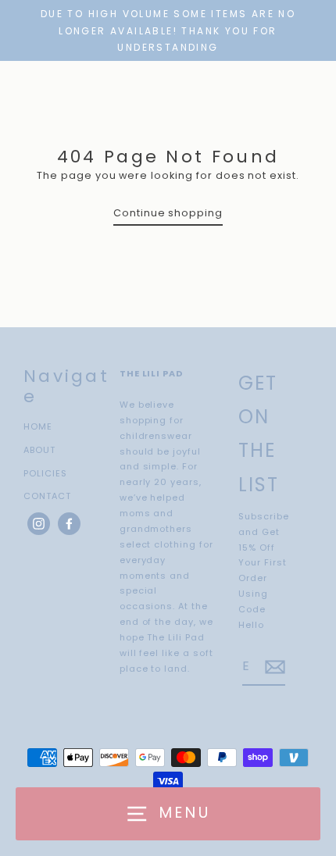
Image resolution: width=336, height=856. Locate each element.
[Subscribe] (272, 667)
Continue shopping (168, 212)
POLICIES (45, 473)
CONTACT (47, 496)
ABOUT (39, 450)
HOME (37, 426)
